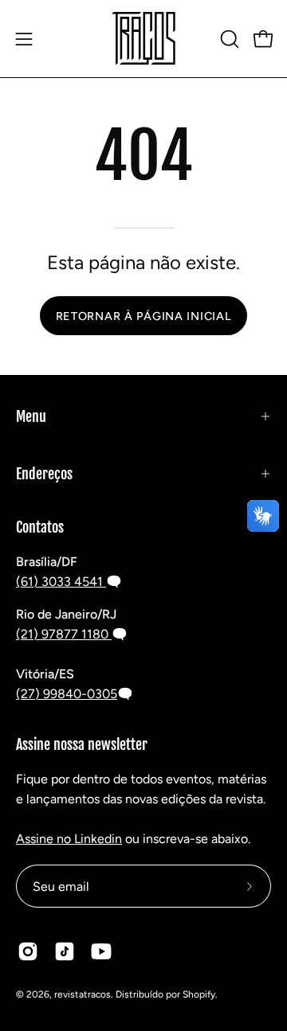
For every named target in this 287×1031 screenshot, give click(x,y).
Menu (31, 416)
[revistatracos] (143, 38)
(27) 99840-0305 (66, 693)
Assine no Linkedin (69, 838)
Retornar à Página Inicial (144, 316)
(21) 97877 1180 (64, 634)
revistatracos (82, 994)
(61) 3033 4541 (61, 581)
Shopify (199, 994)
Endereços (44, 473)
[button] (228, 39)
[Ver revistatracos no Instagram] (28, 951)
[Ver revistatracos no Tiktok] (65, 951)
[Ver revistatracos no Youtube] (101, 951)
